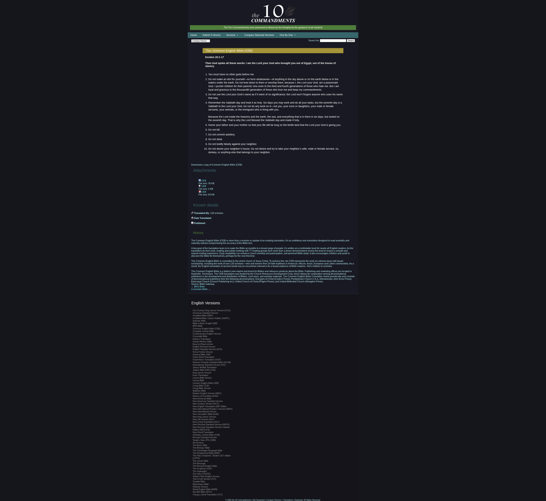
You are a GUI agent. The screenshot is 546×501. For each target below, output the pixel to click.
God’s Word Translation (203, 357)
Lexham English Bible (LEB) (206, 383)
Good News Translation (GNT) (207, 359)
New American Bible (202, 398)
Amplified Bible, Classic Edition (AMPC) (211, 318)
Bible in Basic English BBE (205, 323)
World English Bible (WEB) (205, 489)
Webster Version (200, 486)
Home (194, 35)
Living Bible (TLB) (201, 385)
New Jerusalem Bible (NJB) (206, 414)
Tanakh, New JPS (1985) (204, 440)
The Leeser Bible (200, 461)
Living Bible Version (202, 388)
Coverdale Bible (200, 289)
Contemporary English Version (207, 333)
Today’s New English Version (206, 476)
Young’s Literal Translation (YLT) (208, 494)
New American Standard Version (208, 401)
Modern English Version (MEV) (207, 393)
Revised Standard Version (205, 437)
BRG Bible (198, 286)
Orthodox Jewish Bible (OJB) (206, 435)
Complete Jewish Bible (203, 331)
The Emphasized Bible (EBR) (206, 453)
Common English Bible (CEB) (206, 328)
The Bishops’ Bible (201, 448)
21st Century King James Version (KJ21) (212, 310)
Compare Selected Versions (259, 35)
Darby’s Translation (202, 339)
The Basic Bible (200, 445)
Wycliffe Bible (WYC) (202, 492)
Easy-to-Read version (203, 344)
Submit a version (211, 35)
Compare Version (199, 41)
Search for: (313, 40)
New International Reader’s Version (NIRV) (212, 409)
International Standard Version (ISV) (209, 365)
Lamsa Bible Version (202, 378)
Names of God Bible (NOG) (205, 396)
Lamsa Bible (198, 380)
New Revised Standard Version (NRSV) (211, 424)
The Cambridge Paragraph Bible (207, 450)
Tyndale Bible (199, 481)
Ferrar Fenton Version (203, 352)
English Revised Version (204, 346)
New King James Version (204, 417)
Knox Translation (200, 375)
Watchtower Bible (201, 484)
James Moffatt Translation (205, 367)
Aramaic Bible (199, 321)
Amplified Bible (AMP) (203, 315)
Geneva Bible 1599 (201, 354)
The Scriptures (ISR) (202, 468)
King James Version (202, 372)
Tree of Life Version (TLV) (204, 479)
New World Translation (203, 432)
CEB (203, 180)
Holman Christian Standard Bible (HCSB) (212, 362)
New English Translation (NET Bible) (209, 406)
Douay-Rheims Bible (202, 341)
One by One (286, 35)
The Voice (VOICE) (202, 474)
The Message (199, 463)
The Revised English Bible (205, 466)
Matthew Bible (199, 391)
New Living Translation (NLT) (206, 422)
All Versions (198, 442)
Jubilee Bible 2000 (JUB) (204, 370)
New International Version (204, 411)
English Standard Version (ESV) (207, 349)
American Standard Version (205, 313)
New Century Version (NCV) (206, 403)
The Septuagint (200, 471)
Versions (230, 35)
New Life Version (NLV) (203, 419)
